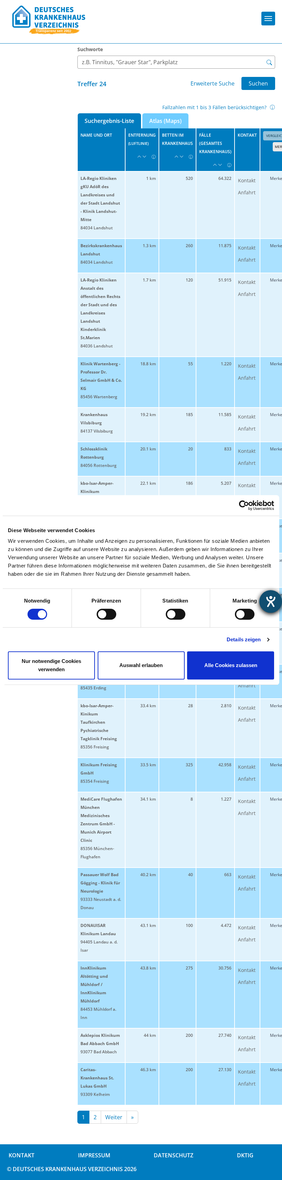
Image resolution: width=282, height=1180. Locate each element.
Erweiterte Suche (213, 83)
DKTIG (245, 1155)
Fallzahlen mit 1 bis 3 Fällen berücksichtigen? (214, 107)
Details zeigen (244, 639)
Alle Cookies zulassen (230, 665)
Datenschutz (173, 1155)
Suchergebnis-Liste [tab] (109, 121)
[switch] (106, 614)
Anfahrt (247, 192)
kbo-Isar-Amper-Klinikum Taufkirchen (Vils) (98, 491)
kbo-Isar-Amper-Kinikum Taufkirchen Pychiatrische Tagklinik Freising (98, 722)
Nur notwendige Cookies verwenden (51, 665)
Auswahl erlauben (141, 665)
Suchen (258, 83)
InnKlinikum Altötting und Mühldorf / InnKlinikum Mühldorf (94, 984)
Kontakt (247, 180)
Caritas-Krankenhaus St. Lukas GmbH (97, 1078)
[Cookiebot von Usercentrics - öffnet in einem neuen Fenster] (244, 505)
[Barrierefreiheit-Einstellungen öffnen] (270, 601)
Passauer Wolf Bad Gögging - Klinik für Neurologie (100, 883)
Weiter (113, 1117)
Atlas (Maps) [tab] (165, 121)
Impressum (94, 1155)
